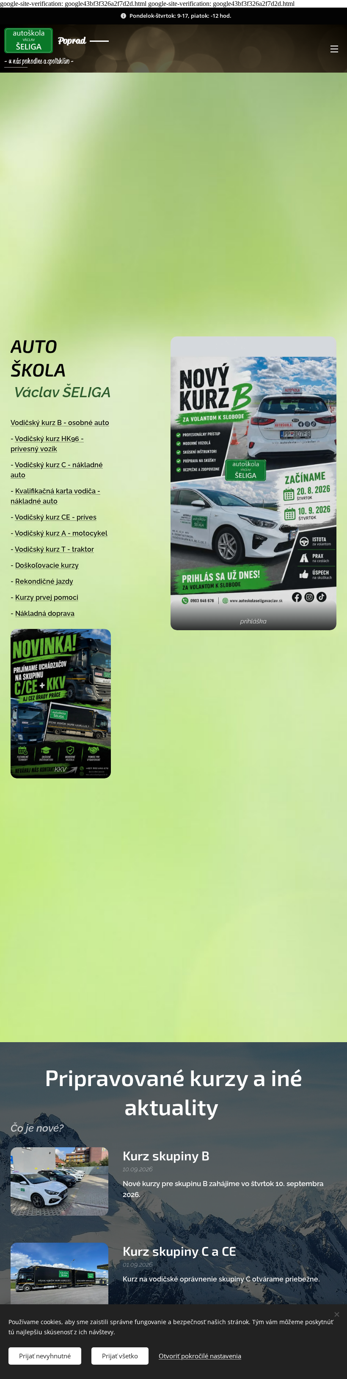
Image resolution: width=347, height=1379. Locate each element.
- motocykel (87, 533)
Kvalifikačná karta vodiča (56, 491)
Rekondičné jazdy (44, 581)
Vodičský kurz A (41, 533)
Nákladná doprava (44, 614)
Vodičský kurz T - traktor (54, 549)
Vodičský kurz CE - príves (55, 517)
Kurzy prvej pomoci (46, 597)
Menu (334, 48)
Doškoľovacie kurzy (47, 565)
